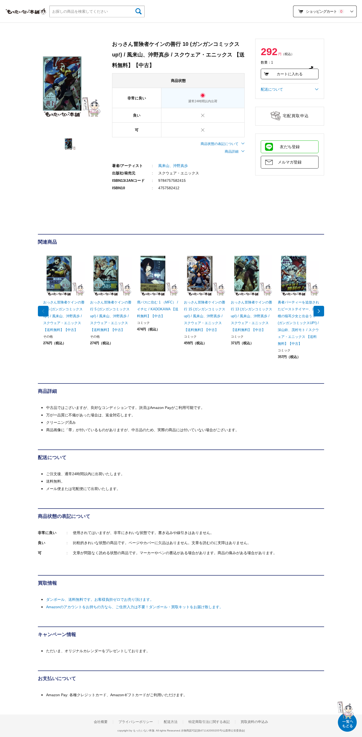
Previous (43, 311)
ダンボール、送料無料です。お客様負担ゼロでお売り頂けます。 (100, 599)
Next (319, 311)
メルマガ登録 (290, 162)
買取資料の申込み (254, 722)
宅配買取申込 (296, 115)
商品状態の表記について (220, 144)
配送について (272, 89)
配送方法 (171, 722)
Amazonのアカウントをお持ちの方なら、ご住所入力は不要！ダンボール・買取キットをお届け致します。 (134, 607)
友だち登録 (290, 146)
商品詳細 (232, 151)
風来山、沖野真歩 (173, 166)
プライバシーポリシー (135, 722)
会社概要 (101, 722)
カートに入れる (290, 74)
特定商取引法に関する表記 (209, 722)
